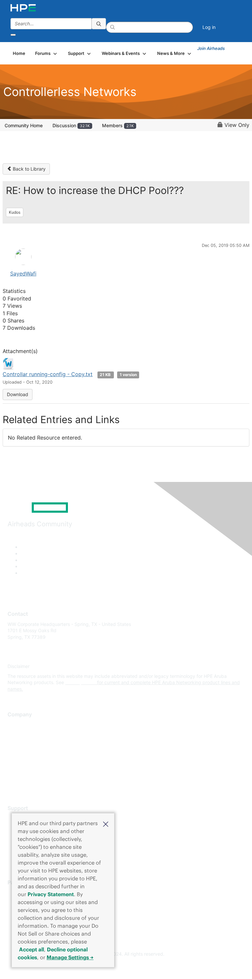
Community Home (24, 125)
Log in (209, 27)
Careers (16, 734)
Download (17, 394)
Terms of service (25, 773)
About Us (17, 724)
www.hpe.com (80, 682)
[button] (105, 823)
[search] (99, 23)
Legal (13, 782)
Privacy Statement (51, 894)
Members (118, 125)
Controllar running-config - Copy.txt (48, 374)
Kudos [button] (14, 212)
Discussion (71, 125)
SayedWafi (23, 273)
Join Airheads (211, 48)
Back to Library (28, 169)
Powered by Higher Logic (126, 966)
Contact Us (20, 744)
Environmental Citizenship (35, 753)
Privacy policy (23, 763)
